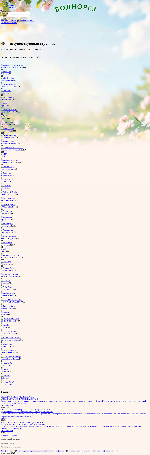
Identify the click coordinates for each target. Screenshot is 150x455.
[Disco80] (5, 369)
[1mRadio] (5, 376)
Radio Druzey (6, 289)
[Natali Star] (6, 72)
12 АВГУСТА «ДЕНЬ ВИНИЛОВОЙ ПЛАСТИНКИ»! (23, 422)
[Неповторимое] (8, 97)
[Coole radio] (6, 91)
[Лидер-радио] (7, 122)
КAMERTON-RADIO (9, 258)
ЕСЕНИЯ (5, 188)
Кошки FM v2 (6, 384)
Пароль (4, 16)
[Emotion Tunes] (7, 268)
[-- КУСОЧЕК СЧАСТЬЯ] (11, 300)
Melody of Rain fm (8, 144)
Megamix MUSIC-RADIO (11, 150)
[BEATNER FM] (8, 198)
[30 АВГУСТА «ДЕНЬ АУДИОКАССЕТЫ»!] (19, 399)
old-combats (5, 245)
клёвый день (6, 226)
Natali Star (5, 74)
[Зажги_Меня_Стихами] (11, 338)
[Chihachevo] (6, 211)
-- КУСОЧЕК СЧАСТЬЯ (10, 302)
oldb (2, 251)
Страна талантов (7, 137)
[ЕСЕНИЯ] (6, 186)
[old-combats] (6, 243)
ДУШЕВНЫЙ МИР (9, 321)
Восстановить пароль (26, 21)
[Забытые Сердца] (8, 236)
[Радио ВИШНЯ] (8, 293)
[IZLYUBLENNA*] (9, 331)
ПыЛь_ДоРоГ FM (8, 87)
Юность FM (5, 365)
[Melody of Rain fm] (9, 141)
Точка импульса (7, 175)
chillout (3, 418)
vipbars (3, 106)
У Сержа (4, 283)
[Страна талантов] (8, 135)
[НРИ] (4, 154)
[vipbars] (4, 103)
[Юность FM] (6, 363)
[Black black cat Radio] (10, 274)
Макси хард (5, 346)
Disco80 (4, 372)
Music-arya (5, 264)
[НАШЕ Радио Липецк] (11, 357)
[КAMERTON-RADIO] (10, 255)
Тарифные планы (8, 451)
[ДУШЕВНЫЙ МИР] (10, 319)
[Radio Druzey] (7, 287)
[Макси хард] (6, 344)
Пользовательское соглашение (79, 451)
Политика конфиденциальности (105, 451)
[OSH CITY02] (7, 179)
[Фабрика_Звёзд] (8, 306)
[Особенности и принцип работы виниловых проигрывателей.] (27, 412)
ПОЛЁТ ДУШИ (7, 207)
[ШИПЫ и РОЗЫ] (8, 350)
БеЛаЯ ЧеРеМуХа (8, 112)
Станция (4, 13)
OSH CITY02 (6, 182)
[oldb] (3, 249)
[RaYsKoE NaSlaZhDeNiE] (12, 65)
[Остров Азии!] (7, 230)
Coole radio (5, 93)
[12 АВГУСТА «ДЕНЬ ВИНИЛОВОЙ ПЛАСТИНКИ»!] (24, 424)
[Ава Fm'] (5, 116)
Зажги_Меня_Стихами (10, 340)
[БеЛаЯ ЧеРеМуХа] (9, 110)
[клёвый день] (7, 224)
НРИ (3, 156)
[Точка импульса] (8, 173)
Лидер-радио (6, 125)
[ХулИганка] (6, 217)
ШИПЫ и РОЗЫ (7, 353)
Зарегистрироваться (9, 21)
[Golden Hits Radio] (9, 192)
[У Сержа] (5, 281)
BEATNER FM (7, 201)
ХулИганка (5, 220)
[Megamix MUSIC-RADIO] (12, 148)
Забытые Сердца (7, 239)
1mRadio (4, 378)
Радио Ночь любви (8, 163)
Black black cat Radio (9, 277)
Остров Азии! (6, 232)
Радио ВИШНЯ (7, 296)
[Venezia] (5, 312)
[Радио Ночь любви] (9, 160)
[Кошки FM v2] (7, 382)
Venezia (4, 315)
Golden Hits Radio (8, 194)
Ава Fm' (4, 118)
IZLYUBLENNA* (8, 334)
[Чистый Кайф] (7, 129)
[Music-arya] (6, 262)
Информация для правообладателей (30, 451)
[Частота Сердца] (8, 167)
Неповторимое (7, 99)
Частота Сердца (7, 169)
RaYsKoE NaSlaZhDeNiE (11, 68)
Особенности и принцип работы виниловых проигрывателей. (26, 410)
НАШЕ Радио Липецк (10, 359)
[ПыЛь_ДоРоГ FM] (9, 84)
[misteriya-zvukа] (8, 78)
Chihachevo (5, 213)
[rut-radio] (5, 325)
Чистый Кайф (6, 131)
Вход (3, 11)
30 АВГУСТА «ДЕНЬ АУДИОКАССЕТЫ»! (18, 397)
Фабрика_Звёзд (7, 308)
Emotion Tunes (6, 270)
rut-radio (4, 327)
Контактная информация (56, 451)
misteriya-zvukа (7, 80)
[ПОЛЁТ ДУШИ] (8, 205)
